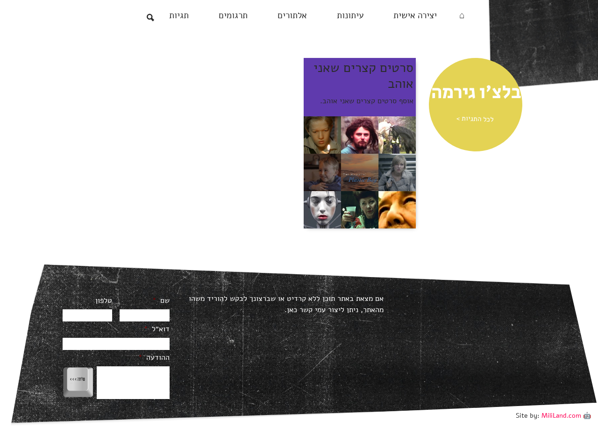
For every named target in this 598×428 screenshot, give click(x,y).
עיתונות (350, 15)
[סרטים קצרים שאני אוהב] (360, 172)
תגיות (179, 15)
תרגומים (233, 15)
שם (161, 301)
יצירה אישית (415, 15)
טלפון (103, 301)
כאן (292, 310)
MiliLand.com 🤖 (566, 415)
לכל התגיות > (475, 119)
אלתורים (292, 15)
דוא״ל (157, 329)
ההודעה (154, 358)
